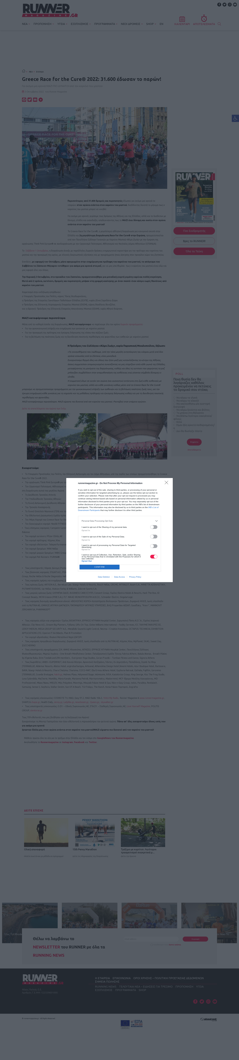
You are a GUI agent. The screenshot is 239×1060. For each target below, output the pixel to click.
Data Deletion (104, 577)
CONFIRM (99, 567)
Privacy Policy (135, 577)
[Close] (167, 483)
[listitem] (119, 520)
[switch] (153, 527)
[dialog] (119, 530)
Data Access (119, 577)
